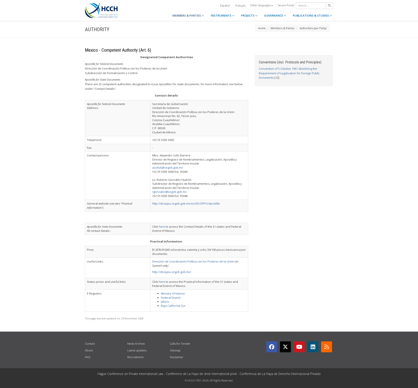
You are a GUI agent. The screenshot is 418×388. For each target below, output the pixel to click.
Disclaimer (176, 357)
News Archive (136, 344)
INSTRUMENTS (221, 15)
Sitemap (175, 350)
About (89, 350)
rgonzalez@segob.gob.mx (169, 192)
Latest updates (137, 350)
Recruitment (135, 357)
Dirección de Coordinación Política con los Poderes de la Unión (193, 261)
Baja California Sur (173, 306)
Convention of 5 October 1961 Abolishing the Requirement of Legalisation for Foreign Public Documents (289, 73)
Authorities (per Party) (313, 28)
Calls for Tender (180, 344)
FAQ (87, 357)
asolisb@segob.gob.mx (167, 167)
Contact (90, 344)
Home (262, 28)
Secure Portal (286, 5)
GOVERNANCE (274, 15)
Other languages (260, 5)
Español (225, 5)
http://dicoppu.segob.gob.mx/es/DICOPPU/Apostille (186, 203)
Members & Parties (283, 28)
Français (240, 5)
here (162, 227)
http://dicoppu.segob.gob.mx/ (171, 272)
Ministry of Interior (173, 293)
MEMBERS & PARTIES (187, 15)
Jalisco (165, 301)
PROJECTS (248, 15)
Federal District (170, 298)
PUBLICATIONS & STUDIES (311, 15)
